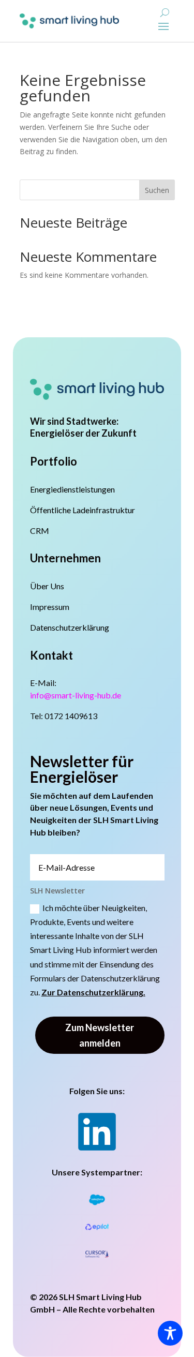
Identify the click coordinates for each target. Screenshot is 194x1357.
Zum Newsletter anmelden (99, 1035)
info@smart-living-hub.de (75, 695)
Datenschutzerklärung (69, 627)
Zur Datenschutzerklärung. (93, 992)
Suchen (157, 190)
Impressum (49, 607)
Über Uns (47, 586)
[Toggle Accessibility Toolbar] (170, 1333)
